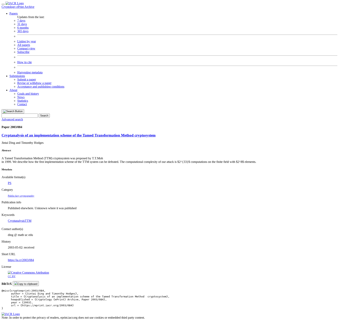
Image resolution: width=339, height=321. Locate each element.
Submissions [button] (17, 76)
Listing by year (26, 41)
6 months (23, 27)
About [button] (13, 90)
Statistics (22, 100)
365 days (22, 31)
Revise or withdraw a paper (34, 83)
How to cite (24, 62)
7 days (21, 20)
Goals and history (28, 93)
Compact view (26, 48)
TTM (28, 220)
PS (9, 183)
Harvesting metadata (30, 72)
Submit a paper (26, 79)
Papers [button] (13, 13)
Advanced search (12, 119)
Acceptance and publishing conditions (40, 86)
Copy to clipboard (27, 283)
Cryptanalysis (16, 220)
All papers (23, 45)
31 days (22, 24)
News (21, 97)
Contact (22, 104)
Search (44, 115)
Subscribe (23, 52)
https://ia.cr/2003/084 (21, 260)
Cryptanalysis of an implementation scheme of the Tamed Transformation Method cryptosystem (79, 135)
